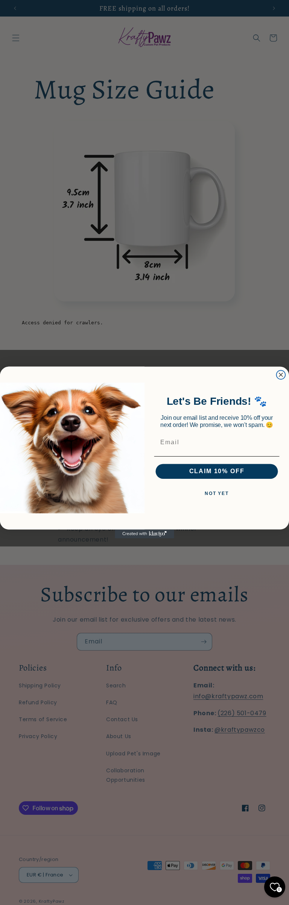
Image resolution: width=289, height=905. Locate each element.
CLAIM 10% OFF (217, 471)
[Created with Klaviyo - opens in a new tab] (144, 534)
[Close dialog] (281, 374)
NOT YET (217, 493)
